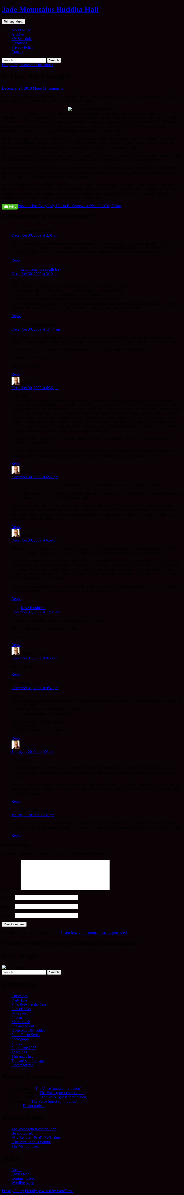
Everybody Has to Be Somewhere (54, 206)
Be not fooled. (34, 1106)
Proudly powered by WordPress (49, 1191)
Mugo (37, 88)
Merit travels (21, 1022)
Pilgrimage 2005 (24, 1048)
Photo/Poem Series (26, 1035)
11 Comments (53, 88)
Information (20, 1017)
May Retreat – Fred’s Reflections (36, 1138)
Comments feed (23, 1178)
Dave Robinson (33, 608)
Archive (18, 34)
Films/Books (21, 1009)
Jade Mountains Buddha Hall (50, 9)
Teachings (19, 1052)
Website (8, 915)
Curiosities (20, 996)
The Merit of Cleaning (28, 1146)
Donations (19, 43)
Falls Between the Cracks (31, 1005)
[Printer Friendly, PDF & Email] (10, 206)
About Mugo (21, 30)
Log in (17, 1170)
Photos (17, 1043)
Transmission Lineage (28, 1061)
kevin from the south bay (41, 269)
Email (8, 906)
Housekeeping (22, 1013)
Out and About (23, 1026)
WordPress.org (23, 1183)
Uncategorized (23, 1065)
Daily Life (9, 65)
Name (8, 897)
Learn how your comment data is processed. (94, 933)
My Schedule (22, 39)
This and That (22, 1056)
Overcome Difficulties (36, 65)
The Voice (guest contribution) (58, 1088)
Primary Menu (13, 21)
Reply (16, 260)
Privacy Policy (23, 47)
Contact (17, 52)
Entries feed (20, 1174)
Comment (11, 889)
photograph (20, 1039)
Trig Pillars (105, 206)
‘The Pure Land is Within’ (31, 1142)
